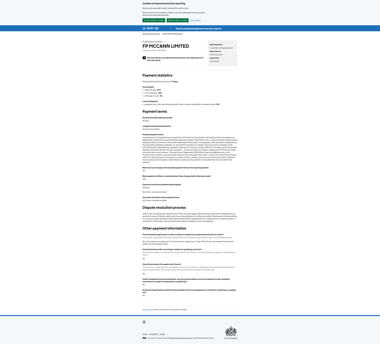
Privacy (144, 334)
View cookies (195, 20)
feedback (149, 310)
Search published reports (151, 34)
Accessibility (153, 334)
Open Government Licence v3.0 (181, 338)
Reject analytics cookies (177, 20)
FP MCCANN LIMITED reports (172, 34)
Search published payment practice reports (198, 28)
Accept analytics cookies (154, 20)
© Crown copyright (231, 338)
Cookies (162, 334)
